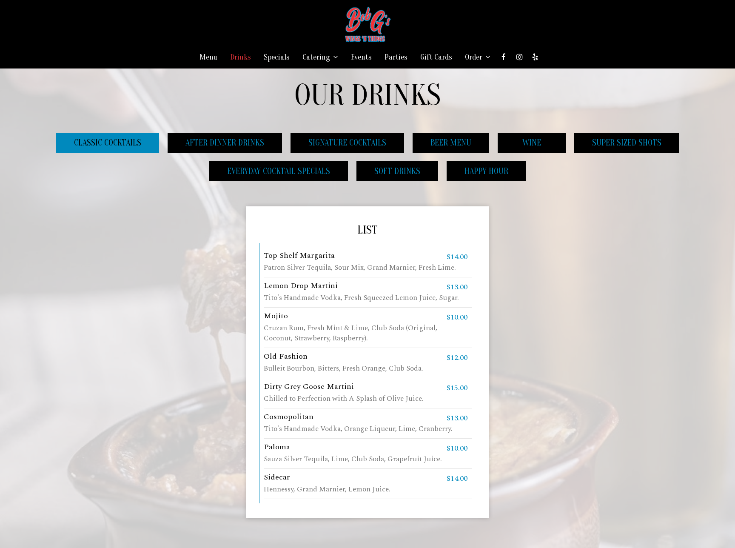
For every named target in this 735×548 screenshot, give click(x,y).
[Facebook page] (503, 57)
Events (361, 57)
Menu (208, 57)
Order (474, 57)
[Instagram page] (519, 57)
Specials (277, 57)
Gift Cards (436, 57)
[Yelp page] (535, 57)
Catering (317, 57)
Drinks (240, 57)
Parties (396, 57)
